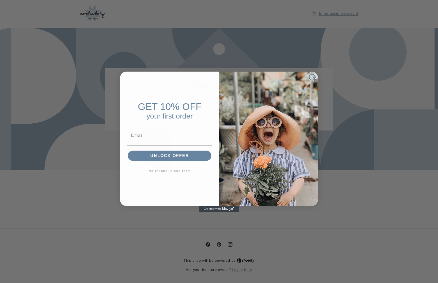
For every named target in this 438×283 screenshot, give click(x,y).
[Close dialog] (312, 77)
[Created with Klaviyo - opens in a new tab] (219, 209)
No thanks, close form (170, 171)
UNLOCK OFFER (169, 155)
